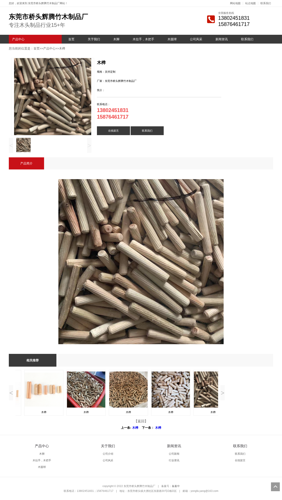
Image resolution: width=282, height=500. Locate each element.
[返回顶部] (275, 486)
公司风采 (196, 39)
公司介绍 (108, 453)
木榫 (62, 48)
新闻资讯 (221, 39)
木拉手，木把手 (143, 39)
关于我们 (94, 39)
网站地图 (235, 3)
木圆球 (172, 39)
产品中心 (18, 39)
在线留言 (113, 130)
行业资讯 (174, 460)
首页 (71, 39)
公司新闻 (174, 453)
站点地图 (250, 3)
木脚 (116, 39)
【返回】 (141, 421)
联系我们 (265, 3)
